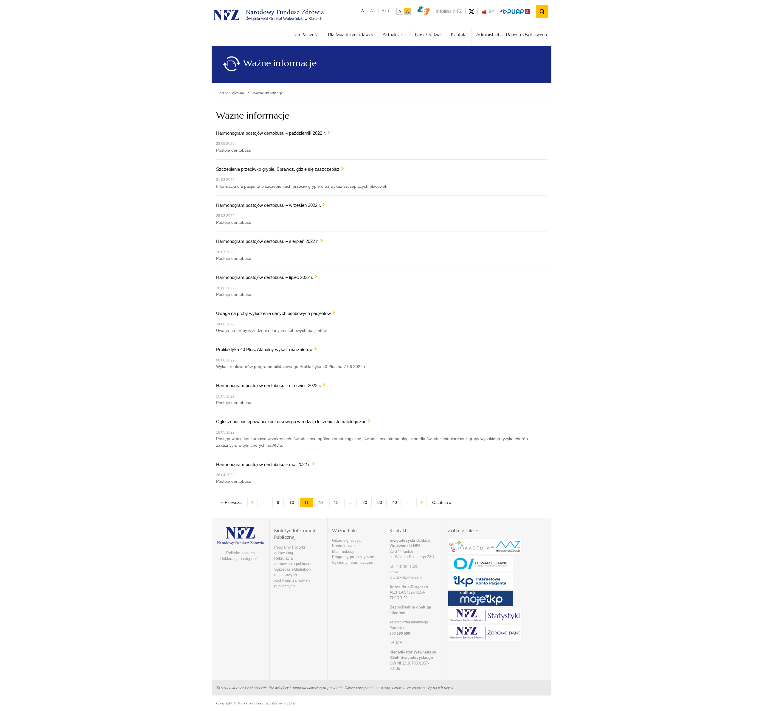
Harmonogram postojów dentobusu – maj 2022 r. (263, 464)
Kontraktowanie (345, 546)
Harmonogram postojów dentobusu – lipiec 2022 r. (264, 277)
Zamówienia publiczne (293, 563)
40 (394, 502)
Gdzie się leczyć (346, 540)
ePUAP (396, 642)
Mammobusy (343, 551)
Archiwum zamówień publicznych (292, 583)
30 (379, 502)
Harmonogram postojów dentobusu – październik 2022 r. (271, 133)
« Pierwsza (231, 502)
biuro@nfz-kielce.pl (406, 577)
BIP (490, 11)
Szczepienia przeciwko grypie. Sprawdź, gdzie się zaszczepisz (277, 169)
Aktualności (394, 34)
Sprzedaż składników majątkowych (292, 572)
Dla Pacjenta (306, 34)
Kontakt (459, 34)
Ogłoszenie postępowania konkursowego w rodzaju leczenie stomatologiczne (291, 421)
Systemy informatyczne (352, 562)
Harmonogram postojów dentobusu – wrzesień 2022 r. (268, 205)
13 (336, 502)
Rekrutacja (283, 558)
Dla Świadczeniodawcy (350, 34)
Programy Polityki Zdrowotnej (289, 550)
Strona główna (232, 93)
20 (364, 502)
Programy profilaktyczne (353, 557)
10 (291, 502)
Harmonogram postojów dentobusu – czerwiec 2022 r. (268, 385)
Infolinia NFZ (449, 11)
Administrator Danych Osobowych (511, 34)
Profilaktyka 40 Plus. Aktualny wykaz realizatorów (264, 349)
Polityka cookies (240, 553)
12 (321, 502)
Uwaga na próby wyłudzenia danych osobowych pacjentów (273, 313)
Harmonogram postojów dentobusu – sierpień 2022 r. (267, 241)
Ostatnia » (442, 502)
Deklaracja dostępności (240, 558)
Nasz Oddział (428, 34)
